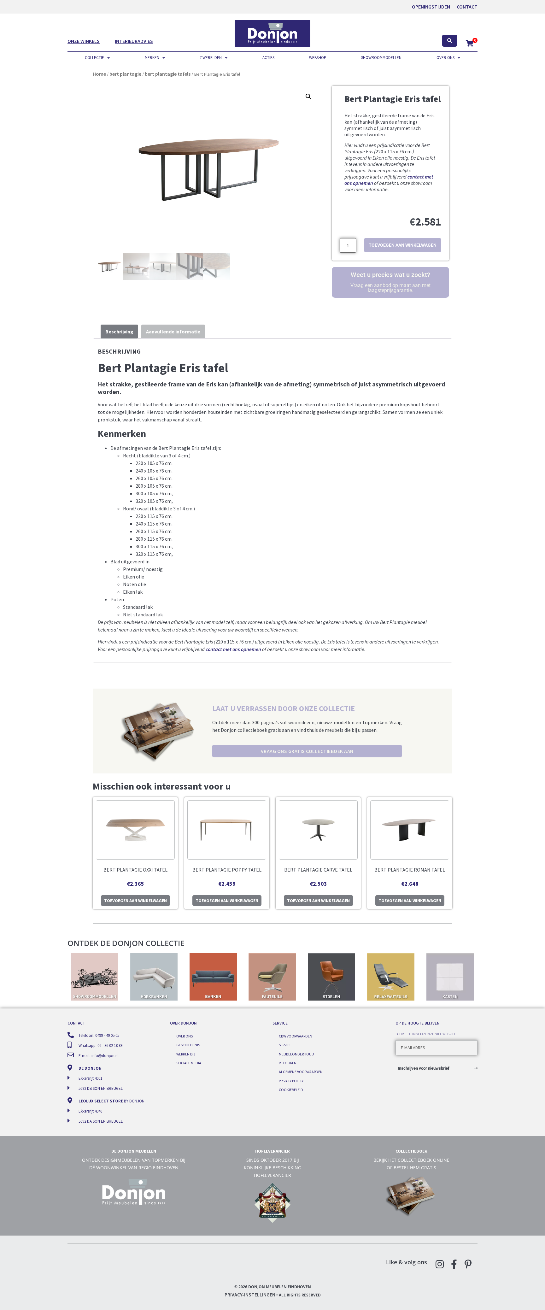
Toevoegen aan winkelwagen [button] (135, 900)
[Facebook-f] (454, 1264)
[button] (308, 96)
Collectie (94, 57)
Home (99, 74)
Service (285, 1045)
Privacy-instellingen (250, 1294)
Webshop (317, 57)
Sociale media (188, 1062)
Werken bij (185, 1054)
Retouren (287, 1062)
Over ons (445, 57)
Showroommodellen (381, 57)
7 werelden (211, 57)
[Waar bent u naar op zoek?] (449, 41)
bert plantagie (125, 74)
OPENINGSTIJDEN (431, 6)
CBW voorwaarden (295, 1036)
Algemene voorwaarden (301, 1071)
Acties (268, 57)
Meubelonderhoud (296, 1054)
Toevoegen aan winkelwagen (403, 245)
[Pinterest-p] (468, 1264)
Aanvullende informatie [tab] (173, 331)
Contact (467, 6)
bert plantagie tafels (167, 74)
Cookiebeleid (291, 1089)
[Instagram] (439, 1264)
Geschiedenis (188, 1045)
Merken (152, 57)
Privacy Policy (291, 1080)
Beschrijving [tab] (119, 331)
